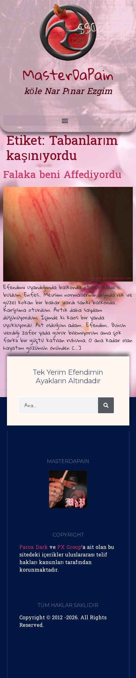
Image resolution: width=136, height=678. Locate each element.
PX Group (69, 547)
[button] (65, 120)
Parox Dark (33, 547)
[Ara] (106, 405)
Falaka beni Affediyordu (62, 175)
